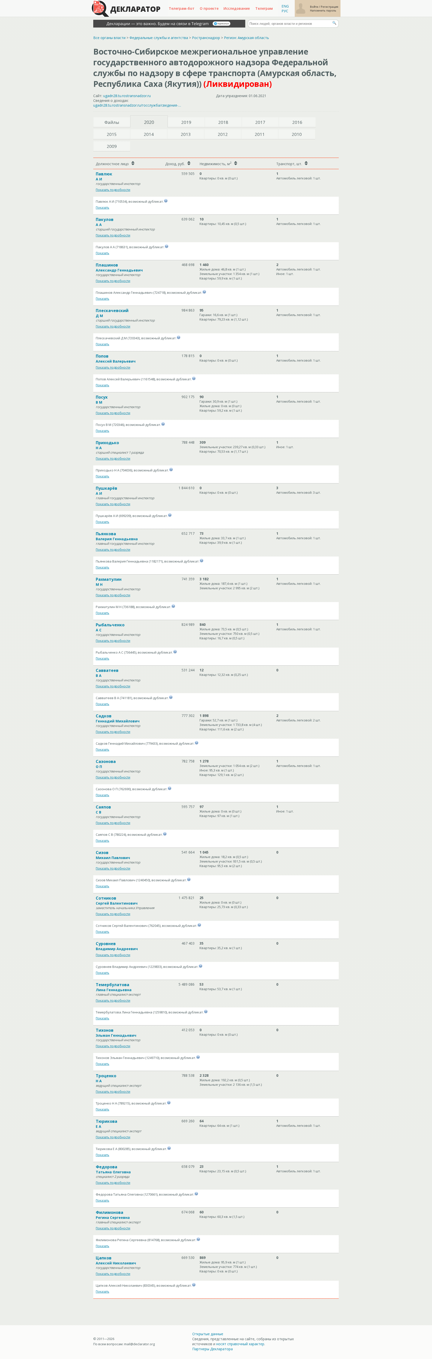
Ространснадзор (206, 37)
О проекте (209, 8)
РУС (285, 11)
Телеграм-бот (181, 8)
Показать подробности (113, 190)
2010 (297, 134)
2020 (149, 122)
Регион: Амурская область (246, 37)
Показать (102, 207)
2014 (149, 134)
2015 (112, 134)
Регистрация (329, 7)
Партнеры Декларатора (212, 1348)
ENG (285, 6)
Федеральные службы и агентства (159, 37)
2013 (186, 134)
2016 (297, 122)
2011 (260, 134)
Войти (314, 7)
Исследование (237, 8)
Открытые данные (207, 1333)
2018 (223, 122)
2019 (186, 122)
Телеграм (264, 8)
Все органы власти (109, 37)
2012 (223, 134)
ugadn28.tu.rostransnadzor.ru (127, 95)
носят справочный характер (240, 1343)
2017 (260, 122)
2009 (112, 146)
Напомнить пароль (323, 10)
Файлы (111, 122)
